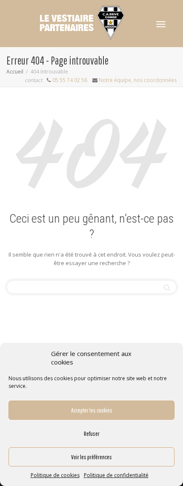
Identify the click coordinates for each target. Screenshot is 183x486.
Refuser (92, 433)
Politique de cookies (55, 475)
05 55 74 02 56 (69, 80)
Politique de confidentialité (116, 475)
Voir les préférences (91, 457)
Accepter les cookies (91, 410)
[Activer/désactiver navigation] (161, 24)
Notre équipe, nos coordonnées (138, 80)
